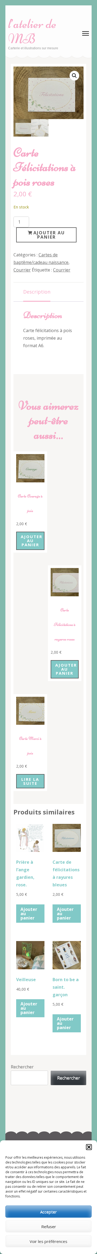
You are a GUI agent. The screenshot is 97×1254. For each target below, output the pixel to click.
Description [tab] (36, 291)
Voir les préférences (48, 1241)
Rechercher (22, 1067)
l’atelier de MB (32, 31)
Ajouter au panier (49, 235)
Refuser (48, 1226)
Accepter (48, 1211)
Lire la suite (30, 781)
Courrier (22, 270)
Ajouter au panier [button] (31, 540)
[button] (89, 1147)
